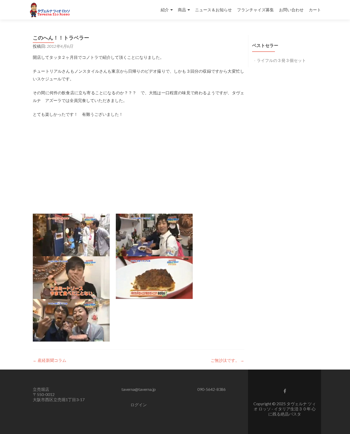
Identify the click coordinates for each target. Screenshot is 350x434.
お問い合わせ (291, 9)
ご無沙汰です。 (227, 360)
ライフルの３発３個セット (281, 60)
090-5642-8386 (211, 389)
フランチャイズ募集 (255, 9)
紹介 (165, 9)
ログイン (138, 404)
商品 (182, 9)
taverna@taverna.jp (138, 389)
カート (315, 9)
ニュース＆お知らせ (213, 9)
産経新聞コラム (49, 360)
